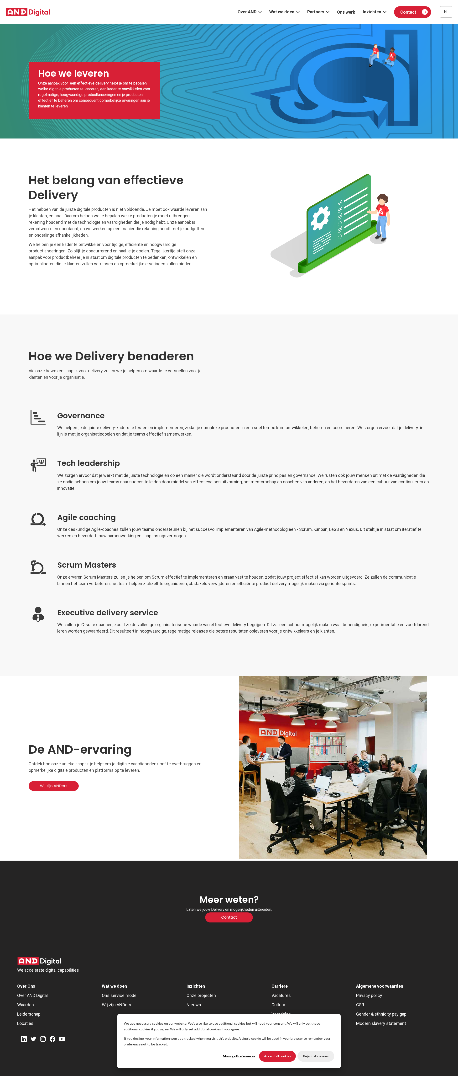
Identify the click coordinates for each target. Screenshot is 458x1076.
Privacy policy (369, 995)
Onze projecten (201, 995)
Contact (408, 12)
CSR (360, 1004)
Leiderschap (29, 1014)
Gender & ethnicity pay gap (381, 1014)
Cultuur (278, 1004)
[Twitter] (33, 1040)
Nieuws (194, 1004)
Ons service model (119, 995)
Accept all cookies (277, 1056)
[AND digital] (28, 12)
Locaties (25, 1023)
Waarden (25, 1004)
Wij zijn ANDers (116, 1004)
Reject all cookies (316, 1056)
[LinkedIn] (24, 1040)
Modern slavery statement (381, 1023)
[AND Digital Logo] (39, 961)
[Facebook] (52, 1040)
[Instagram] (43, 1040)
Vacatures (281, 995)
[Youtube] (62, 1040)
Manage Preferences (239, 1056)
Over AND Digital (32, 995)
